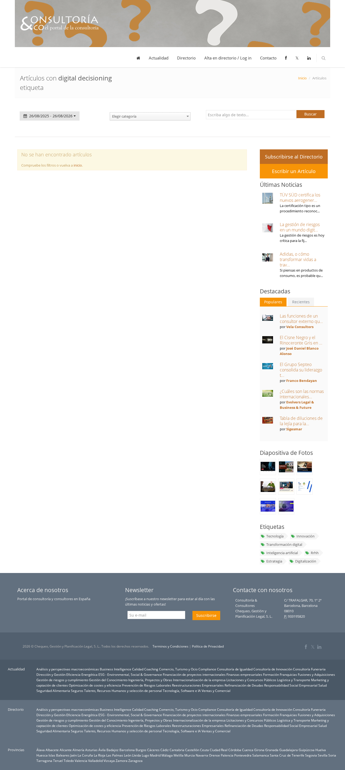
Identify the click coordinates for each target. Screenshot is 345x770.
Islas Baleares (59, 755)
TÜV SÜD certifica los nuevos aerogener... (300, 197)
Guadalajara (288, 750)
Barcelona (127, 750)
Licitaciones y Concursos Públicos (251, 680)
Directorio (186, 58)
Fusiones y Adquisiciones (316, 674)
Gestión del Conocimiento (108, 680)
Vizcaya (109, 760)
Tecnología (275, 536)
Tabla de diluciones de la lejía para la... (301, 421)
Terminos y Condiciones (170, 646)
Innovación (305, 536)
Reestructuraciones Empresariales (198, 685)
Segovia (311, 755)
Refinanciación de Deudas (244, 685)
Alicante (66, 750)
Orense (214, 755)
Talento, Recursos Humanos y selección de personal (123, 690)
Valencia (81, 760)
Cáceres (153, 750)
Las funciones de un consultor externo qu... (301, 318)
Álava (40, 750)
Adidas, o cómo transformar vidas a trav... (298, 259)
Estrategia (274, 561)
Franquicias (288, 674)
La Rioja (99, 755)
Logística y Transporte (293, 680)
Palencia (227, 755)
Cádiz (164, 750)
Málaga (167, 755)
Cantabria (177, 750)
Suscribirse (206, 615)
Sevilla (322, 755)
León (127, 755)
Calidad (137, 669)
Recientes (301, 301)
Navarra (202, 755)
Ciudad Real (218, 750)
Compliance (207, 669)
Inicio (302, 78)
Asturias (91, 750)
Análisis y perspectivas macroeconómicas (67, 669)
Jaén (73, 755)
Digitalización (305, 561)
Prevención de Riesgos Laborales (146, 685)
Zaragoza (135, 760)
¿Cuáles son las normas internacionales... (302, 394)
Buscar (310, 114)
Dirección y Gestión (50, 674)
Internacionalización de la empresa (199, 680)
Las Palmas (114, 755)
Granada (271, 750)
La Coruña (85, 755)
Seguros (77, 690)
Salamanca (260, 755)
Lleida (136, 755)
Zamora (121, 760)
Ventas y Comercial (216, 690)
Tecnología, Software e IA (182, 690)
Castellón (192, 750)
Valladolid (95, 760)
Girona (259, 750)
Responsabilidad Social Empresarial (291, 685)
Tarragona (44, 760)
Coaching (151, 669)
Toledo (69, 760)
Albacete (52, 750)
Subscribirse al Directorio (294, 156)
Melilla (179, 755)
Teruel (58, 760)
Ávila (102, 750)
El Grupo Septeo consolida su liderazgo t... (301, 369)
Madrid (155, 755)
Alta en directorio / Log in (227, 58)
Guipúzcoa (307, 750)
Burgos (141, 750)
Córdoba (234, 750)
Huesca (42, 755)
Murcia (189, 755)
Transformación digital (284, 544)
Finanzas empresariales (244, 674)
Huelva (320, 750)
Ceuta (204, 750)
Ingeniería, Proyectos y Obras (150, 680)
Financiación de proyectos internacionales (194, 674)
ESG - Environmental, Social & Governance (130, 674)
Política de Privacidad (208, 646)
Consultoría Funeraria (309, 669)
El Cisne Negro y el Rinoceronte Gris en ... (301, 340)
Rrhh (315, 552)
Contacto (268, 58)
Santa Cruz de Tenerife (287, 755)
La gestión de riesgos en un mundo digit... (300, 227)
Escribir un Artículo (294, 171)
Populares (273, 301)
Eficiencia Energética (82, 674)
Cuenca (247, 750)
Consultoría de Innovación (272, 669)
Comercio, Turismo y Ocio (178, 669)
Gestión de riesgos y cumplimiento (62, 680)
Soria (332, 755)
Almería (78, 750)
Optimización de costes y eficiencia (95, 685)
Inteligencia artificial (282, 552)
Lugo (145, 755)
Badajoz (112, 750)
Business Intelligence (115, 669)
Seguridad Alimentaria (53, 690)
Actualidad (158, 58)
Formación (271, 674)
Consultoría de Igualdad (235, 669)
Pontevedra (242, 755)
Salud (322, 685)
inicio (78, 165)
